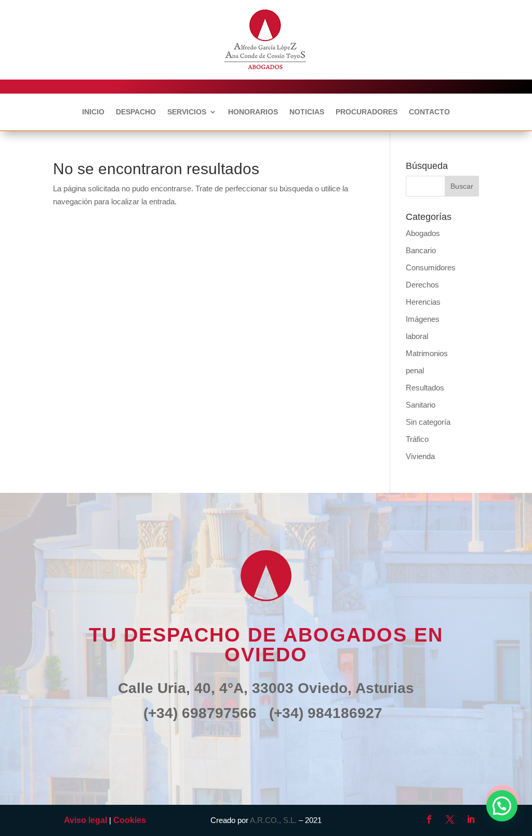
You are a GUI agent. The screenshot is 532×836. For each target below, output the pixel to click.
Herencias (423, 301)
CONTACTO (429, 112)
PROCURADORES (366, 112)
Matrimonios (427, 353)
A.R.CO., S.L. (273, 820)
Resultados (425, 387)
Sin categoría (428, 421)
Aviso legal (85, 820)
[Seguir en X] (450, 819)
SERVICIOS (186, 112)
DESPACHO (136, 112)
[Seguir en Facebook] (429, 819)
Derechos (422, 284)
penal (415, 370)
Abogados (423, 233)
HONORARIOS (253, 112)
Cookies (129, 820)
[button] (501, 805)
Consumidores (431, 267)
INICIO (93, 112)
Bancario (421, 250)
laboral (417, 336)
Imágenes (423, 319)
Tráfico (417, 439)
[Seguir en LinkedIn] (470, 819)
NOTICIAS (306, 112)
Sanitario (420, 404)
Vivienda (420, 456)
